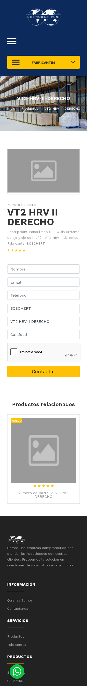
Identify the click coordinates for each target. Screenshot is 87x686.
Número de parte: (21, 205)
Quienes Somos (20, 600)
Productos (15, 636)
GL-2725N (15, 681)
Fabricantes (16, 645)
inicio (11, 108)
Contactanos (17, 608)
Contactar (43, 371)
